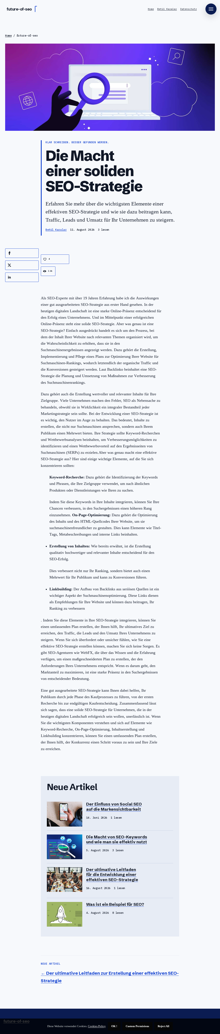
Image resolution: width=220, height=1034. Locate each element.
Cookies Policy (96, 1026)
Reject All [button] (163, 1026)
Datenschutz (188, 9)
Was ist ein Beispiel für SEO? (115, 904)
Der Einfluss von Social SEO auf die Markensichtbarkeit (114, 806)
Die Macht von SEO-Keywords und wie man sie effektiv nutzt (116, 839)
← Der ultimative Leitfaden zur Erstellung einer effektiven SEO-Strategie (110, 976)
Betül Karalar (167, 9)
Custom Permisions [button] (137, 1026)
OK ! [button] (114, 1026)
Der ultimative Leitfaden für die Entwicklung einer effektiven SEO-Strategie (112, 874)
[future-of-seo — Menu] (211, 9)
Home (151, 9)
